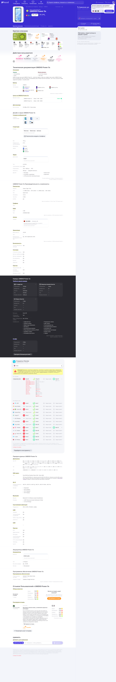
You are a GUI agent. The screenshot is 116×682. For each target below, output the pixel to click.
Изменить (109, 11)
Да (23, 236)
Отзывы (43, 26)
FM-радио (15, 534)
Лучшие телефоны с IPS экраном (55, 179)
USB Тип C (15, 519)
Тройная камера (27, 323)
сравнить (50, 26)
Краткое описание (18, 26)
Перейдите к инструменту (22, 450)
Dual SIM (25, 475)
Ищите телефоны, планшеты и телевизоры (61, 2)
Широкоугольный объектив (48, 284)
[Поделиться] (62, 6)
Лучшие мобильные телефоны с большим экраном (52, 178)
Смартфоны (16, 3)
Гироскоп (15, 262)
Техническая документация (31, 26)
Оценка (14, 219)
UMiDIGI (46, 6)
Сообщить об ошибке (17, 655)
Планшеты (25, 3)
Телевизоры (33, 3)
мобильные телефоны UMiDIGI (56, 93)
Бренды (41, 6)
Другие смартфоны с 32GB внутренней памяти (53, 241)
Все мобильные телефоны (32, 6)
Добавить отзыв (55, 598)
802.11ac (49, 484)
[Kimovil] (5, 2)
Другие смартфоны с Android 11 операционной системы (51, 581)
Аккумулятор (17, 552)
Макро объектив (20, 299)
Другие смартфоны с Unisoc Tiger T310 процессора (52, 201)
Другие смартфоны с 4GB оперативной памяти (53, 215)
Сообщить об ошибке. (17, 447)
